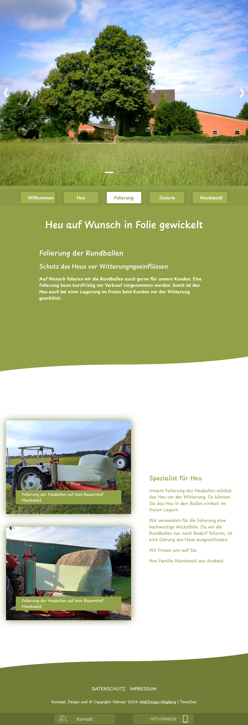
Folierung (124, 197)
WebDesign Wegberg (158, 701)
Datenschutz (108, 688)
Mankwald (211, 197)
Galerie (167, 197)
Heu (81, 197)
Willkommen (41, 197)
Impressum (143, 688)
